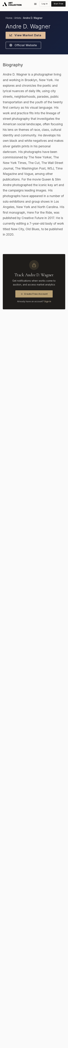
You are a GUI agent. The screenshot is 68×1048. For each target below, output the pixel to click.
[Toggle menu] (35, 4)
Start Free (58, 4)
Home (9, 18)
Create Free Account (36, 294)
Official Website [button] (25, 45)
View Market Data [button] (27, 35)
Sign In (47, 301)
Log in (45, 4)
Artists (17, 18)
